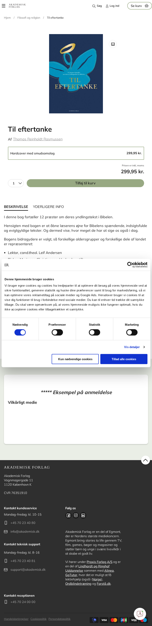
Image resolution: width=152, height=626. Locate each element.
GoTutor (71, 575)
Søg (99, 6)
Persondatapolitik (59, 619)
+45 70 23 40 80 (22, 523)
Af (10, 139)
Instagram (76, 515)
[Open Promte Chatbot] (140, 614)
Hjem (7, 17)
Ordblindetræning (78, 584)
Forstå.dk (104, 584)
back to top (145, 460)
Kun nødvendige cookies (75, 359)
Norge (96, 579)
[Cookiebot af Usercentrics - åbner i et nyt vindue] (130, 265)
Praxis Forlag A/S (99, 562)
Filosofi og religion (28, 17)
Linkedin (83, 515)
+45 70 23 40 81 (22, 561)
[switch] (57, 332)
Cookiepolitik (38, 619)
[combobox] (16, 183)
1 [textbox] (14, 183)
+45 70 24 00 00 (22, 602)
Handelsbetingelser (16, 619)
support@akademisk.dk (28, 569)
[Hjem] (17, 6)
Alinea (109, 570)
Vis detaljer (132, 347)
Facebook (68, 515)
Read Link (113, 44)
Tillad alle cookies (124, 359)
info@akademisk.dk (24, 531)
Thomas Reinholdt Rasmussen (38, 139)
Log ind (114, 6)
